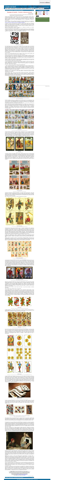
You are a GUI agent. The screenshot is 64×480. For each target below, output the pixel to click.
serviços (33, 8)
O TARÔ (7, 10)
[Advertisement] (42, 92)
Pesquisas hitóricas (11, 10)
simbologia (27, 8)
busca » (43, 8)
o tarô (6, 8)
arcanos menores (18, 8)
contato (40, 8)
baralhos (9, 8)
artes (30, 8)
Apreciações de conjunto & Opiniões (18, 10)
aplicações (23, 8)
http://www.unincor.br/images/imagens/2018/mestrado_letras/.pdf (15, 22)
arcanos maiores (13, 8)
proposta (36, 8)
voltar (32, 10)
